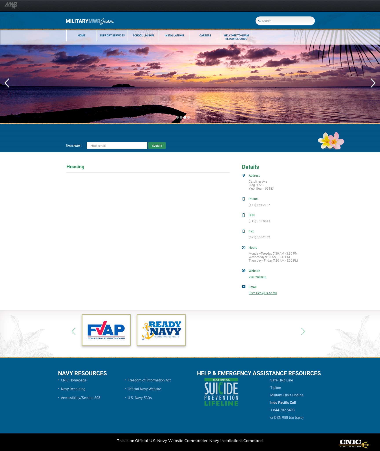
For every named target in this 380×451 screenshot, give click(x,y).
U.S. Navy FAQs (140, 397)
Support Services (112, 35)
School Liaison (143, 35)
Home (81, 35)
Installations (174, 35)
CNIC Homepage (73, 380)
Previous (73, 331)
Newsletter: (73, 145)
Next (303, 331)
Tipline (275, 387)
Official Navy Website (144, 388)
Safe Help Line (281, 380)
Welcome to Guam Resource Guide (236, 37)
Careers (205, 35)
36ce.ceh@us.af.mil (263, 293)
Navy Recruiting (73, 388)
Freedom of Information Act (149, 380)
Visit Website (257, 277)
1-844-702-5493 (282, 410)
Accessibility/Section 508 (80, 397)
